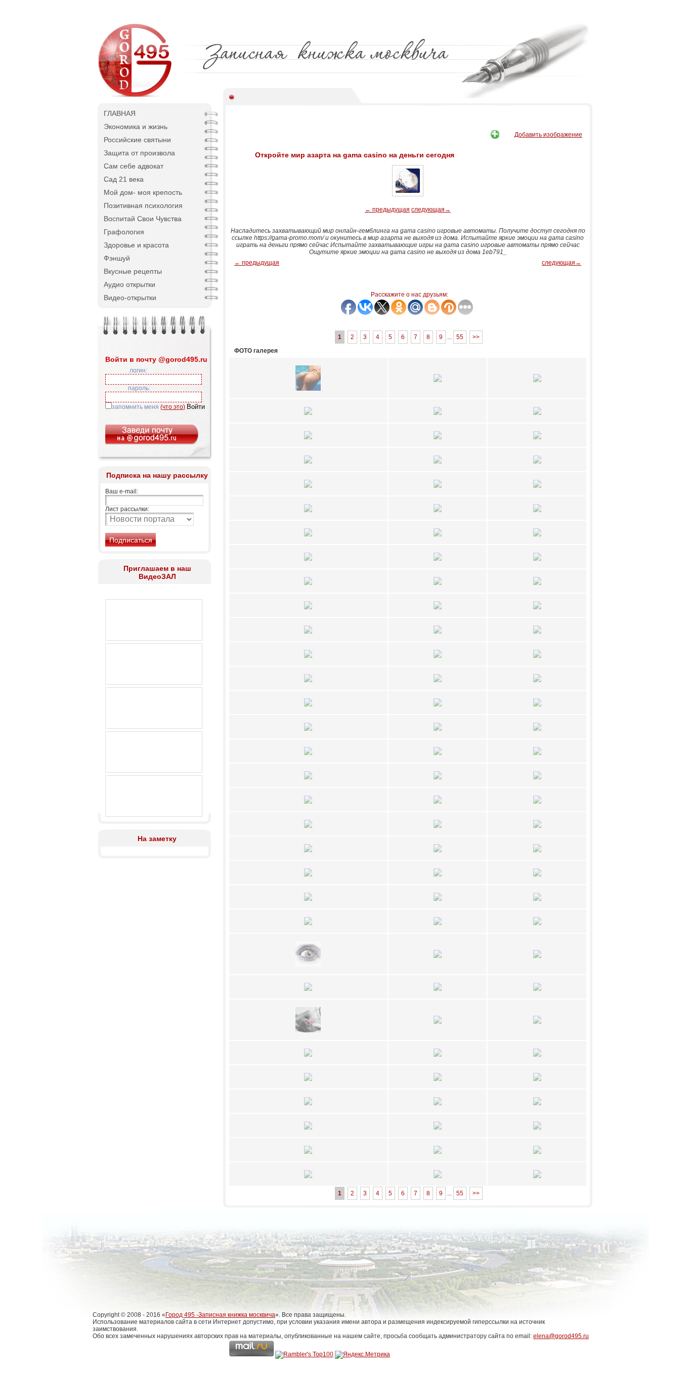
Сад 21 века (124, 179)
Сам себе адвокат (133, 166)
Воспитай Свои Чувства (143, 219)
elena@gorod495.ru (561, 1336)
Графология (124, 232)
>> (476, 337)
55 (459, 337)
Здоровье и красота (136, 245)
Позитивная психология (143, 205)
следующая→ (431, 209)
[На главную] (136, 96)
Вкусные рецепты (133, 271)
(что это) (172, 406)
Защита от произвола (139, 153)
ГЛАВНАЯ (120, 113)
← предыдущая (387, 209)
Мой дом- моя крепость (143, 192)
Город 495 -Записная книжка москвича (220, 1314)
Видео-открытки (130, 298)
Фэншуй (117, 258)
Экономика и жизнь (135, 126)
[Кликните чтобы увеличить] (308, 393)
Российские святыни (137, 140)
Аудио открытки (129, 284)
